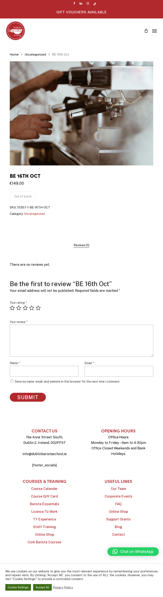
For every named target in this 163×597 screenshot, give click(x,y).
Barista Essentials (44, 504)
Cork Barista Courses (44, 542)
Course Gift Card (44, 496)
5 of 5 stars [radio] (38, 307)
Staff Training (44, 527)
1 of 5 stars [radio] (12, 307)
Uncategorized (35, 54)
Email (89, 363)
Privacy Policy (63, 587)
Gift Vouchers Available (81, 12)
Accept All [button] (42, 587)
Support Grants (118, 519)
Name (15, 363)
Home (14, 54)
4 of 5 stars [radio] (32, 307)
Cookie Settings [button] (18, 587)
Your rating (18, 302)
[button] (154, 31)
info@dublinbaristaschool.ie (44, 454)
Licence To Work (44, 512)
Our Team (118, 489)
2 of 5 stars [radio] (19, 307)
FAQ (118, 504)
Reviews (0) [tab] (81, 245)
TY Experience (44, 519)
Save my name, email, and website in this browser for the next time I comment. (67, 381)
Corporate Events (118, 496)
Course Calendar (44, 489)
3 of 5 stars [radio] (25, 307)
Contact (118, 535)
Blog (118, 527)
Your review (18, 322)
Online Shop (44, 535)
